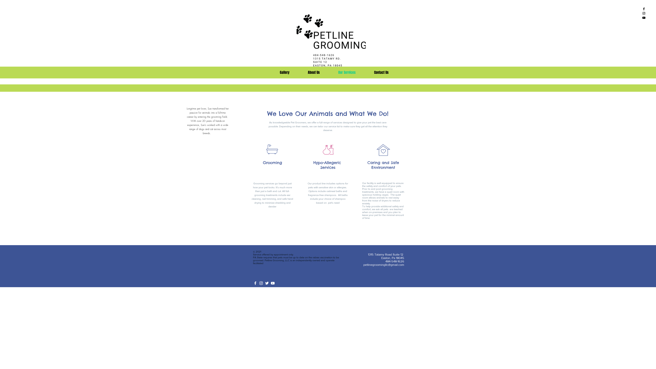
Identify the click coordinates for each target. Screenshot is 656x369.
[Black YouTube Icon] (644, 18)
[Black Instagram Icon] (644, 13)
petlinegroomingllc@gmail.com (383, 264)
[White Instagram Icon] (261, 283)
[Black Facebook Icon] (644, 9)
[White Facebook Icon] (255, 283)
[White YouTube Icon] (272, 283)
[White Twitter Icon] (267, 283)
